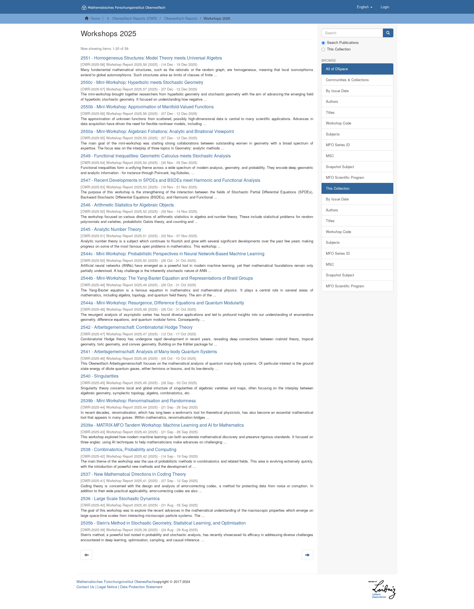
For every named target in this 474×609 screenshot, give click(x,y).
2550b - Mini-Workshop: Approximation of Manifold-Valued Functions (147, 106)
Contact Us (85, 586)
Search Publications (343, 42)
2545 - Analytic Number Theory (111, 229)
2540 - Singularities (100, 376)
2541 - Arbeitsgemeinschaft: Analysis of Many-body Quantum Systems (149, 351)
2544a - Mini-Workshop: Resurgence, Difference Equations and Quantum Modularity (162, 302)
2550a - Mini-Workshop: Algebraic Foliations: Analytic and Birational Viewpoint (157, 131)
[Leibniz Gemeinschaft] (381, 589)
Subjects (333, 134)
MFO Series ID (338, 144)
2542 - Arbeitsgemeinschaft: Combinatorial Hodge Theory (137, 327)
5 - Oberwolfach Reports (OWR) (132, 18)
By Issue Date (337, 90)
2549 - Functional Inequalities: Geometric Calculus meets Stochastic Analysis (156, 155)
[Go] (388, 33)
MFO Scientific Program (345, 177)
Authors (332, 101)
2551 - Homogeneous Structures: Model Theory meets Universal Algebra (151, 58)
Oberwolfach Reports (181, 18)
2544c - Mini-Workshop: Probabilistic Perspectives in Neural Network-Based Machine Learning (172, 253)
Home (95, 18)
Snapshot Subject (340, 166)
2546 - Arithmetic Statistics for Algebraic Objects (127, 205)
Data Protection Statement (141, 586)
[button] (365, 7)
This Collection (339, 49)
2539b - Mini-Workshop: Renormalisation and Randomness (138, 400)
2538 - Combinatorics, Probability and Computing (128, 449)
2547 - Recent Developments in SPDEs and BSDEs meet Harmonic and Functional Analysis (170, 180)
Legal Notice (107, 586)
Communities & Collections (347, 79)
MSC (330, 155)
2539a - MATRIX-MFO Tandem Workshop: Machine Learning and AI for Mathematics (162, 425)
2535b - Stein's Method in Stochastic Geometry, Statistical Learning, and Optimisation (163, 523)
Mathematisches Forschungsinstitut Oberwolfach (115, 581)
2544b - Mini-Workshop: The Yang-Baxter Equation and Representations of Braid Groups (167, 278)
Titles (330, 112)
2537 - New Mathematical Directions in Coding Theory (133, 474)
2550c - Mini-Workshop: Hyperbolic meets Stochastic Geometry (142, 82)
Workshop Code (338, 123)
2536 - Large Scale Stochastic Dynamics (120, 498)
